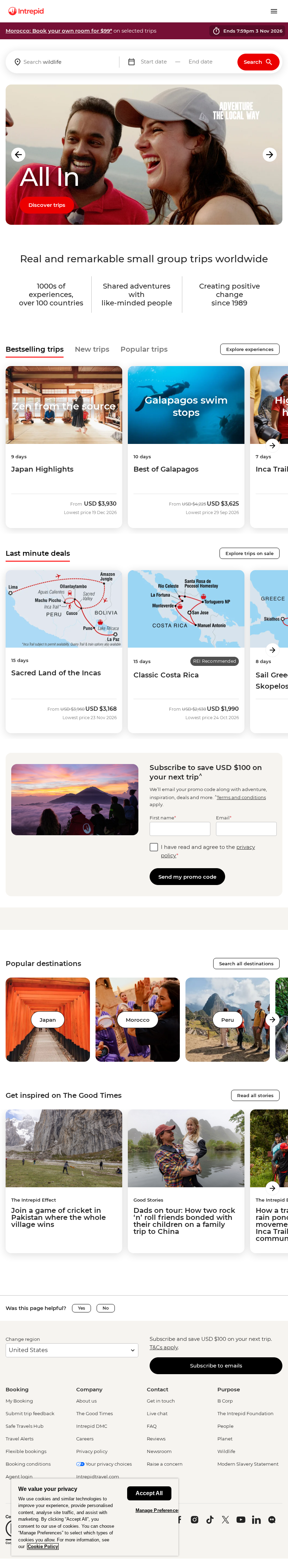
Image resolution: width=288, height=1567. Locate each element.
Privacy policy (91, 1451)
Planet (225, 1438)
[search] (62, 62)
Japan (48, 1019)
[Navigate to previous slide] (18, 155)
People (225, 1426)
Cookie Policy (43, 1546)
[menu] (274, 11)
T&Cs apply (164, 1347)
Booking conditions (28, 1464)
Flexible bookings (26, 1451)
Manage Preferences (158, 1510)
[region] (94, 1517)
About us (86, 1401)
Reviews (156, 1438)
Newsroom (159, 1451)
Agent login (19, 1476)
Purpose (228, 1389)
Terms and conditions (241, 797)
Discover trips (46, 205)
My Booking (19, 1401)
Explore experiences (250, 349)
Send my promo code (187, 876)
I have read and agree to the (208, 851)
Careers (84, 1438)
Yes (81, 1308)
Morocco (138, 1019)
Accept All (149, 1493)
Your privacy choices (108, 1464)
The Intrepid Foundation (245, 1413)
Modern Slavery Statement (248, 1464)
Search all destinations (246, 963)
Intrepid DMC (91, 1426)
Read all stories (255, 1095)
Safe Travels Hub (25, 1426)
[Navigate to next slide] (270, 155)
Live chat (157, 1413)
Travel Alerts (19, 1438)
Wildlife (226, 1451)
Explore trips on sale (249, 553)
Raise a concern (165, 1464)
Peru (227, 1019)
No (106, 1308)
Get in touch (161, 1401)
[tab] (35, 349)
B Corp (225, 1401)
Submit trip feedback (30, 1413)
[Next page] (273, 446)
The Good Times (94, 1413)
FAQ (152, 1426)
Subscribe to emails (216, 1365)
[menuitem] (26, 11)
